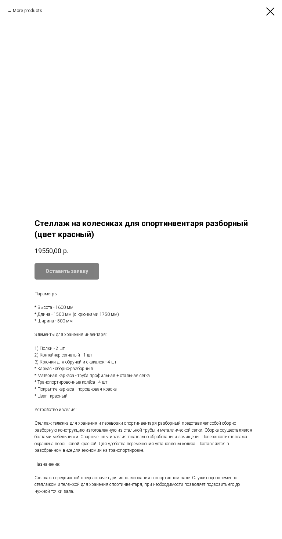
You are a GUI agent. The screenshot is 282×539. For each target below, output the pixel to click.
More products (27, 10)
